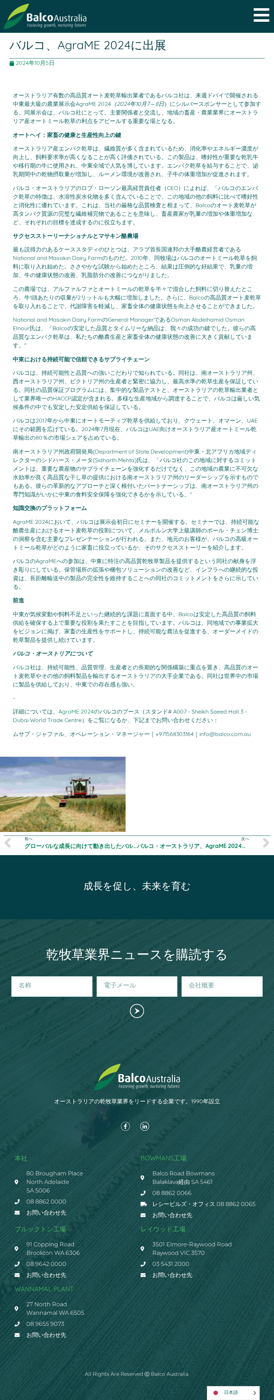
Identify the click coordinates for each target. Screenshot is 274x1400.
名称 (16, 973)
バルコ (21, 668)
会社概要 (191, 973)
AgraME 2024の (79, 712)
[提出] (137, 1011)
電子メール (108, 973)
